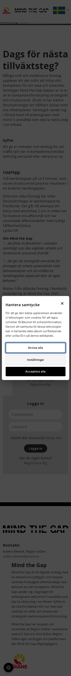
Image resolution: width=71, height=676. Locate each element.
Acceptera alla (35, 371)
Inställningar (35, 360)
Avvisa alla (35, 347)
